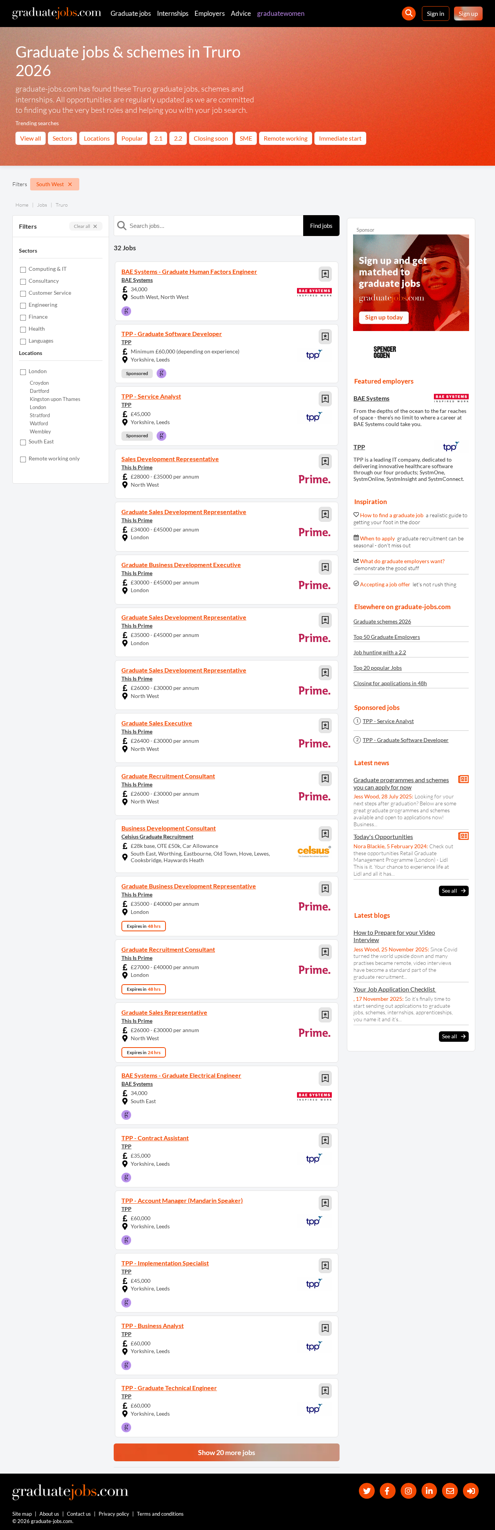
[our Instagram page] (408, 1491)
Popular (132, 138)
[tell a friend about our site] (450, 1491)
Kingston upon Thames (55, 399)
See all (449, 890)
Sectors (62, 138)
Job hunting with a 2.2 (379, 652)
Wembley (40, 431)
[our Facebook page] (388, 1491)
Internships (172, 13)
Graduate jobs (131, 13)
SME (246, 138)
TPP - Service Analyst (388, 721)
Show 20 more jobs (226, 1452)
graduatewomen (280, 13)
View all (30, 138)
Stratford (40, 415)
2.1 (158, 138)
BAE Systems (137, 280)
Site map (22, 1514)
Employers (210, 13)
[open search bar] (409, 13)
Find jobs (321, 225)
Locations (97, 138)
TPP (126, 342)
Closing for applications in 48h (390, 683)
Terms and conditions (160, 1514)
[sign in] (471, 1491)
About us (49, 1514)
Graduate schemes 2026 (382, 621)
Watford (39, 423)
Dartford (39, 391)
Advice (241, 13)
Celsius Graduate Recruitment (157, 836)
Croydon (39, 382)
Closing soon (211, 138)
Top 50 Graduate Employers (386, 636)
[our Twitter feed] (367, 1491)
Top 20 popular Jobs (377, 667)
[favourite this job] (325, 274)
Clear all (82, 226)
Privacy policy (114, 1514)
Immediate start (340, 138)
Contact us (79, 1514)
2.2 (178, 138)
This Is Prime (136, 467)
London (38, 407)
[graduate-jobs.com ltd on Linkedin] (429, 1491)
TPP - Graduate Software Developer (406, 740)
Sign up (468, 13)
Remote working (285, 138)
